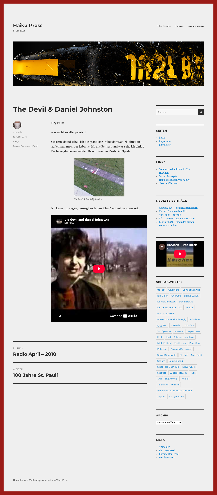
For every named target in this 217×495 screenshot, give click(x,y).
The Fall (185, 378)
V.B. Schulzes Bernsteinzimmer (174, 390)
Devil (35, 146)
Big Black (162, 295)
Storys (16, 141)
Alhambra (173, 289)
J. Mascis (175, 325)
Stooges (161, 372)
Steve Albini (189, 366)
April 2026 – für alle (170, 215)
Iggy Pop (162, 325)
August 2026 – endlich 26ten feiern (178, 207)
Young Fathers (176, 396)
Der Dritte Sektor (166, 307)
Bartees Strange (191, 289)
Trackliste (162, 384)
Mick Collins (164, 343)
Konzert (178, 331)
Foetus (189, 307)
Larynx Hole (193, 331)
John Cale (188, 325)
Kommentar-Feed (169, 454)
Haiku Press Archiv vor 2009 (174, 179)
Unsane (175, 384)
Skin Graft (196, 355)
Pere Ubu (194, 343)
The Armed (171, 378)
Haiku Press (28, 25)
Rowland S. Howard (181, 349)
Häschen (164, 172)
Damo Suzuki (191, 295)
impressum (196, 26)
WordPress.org (167, 457)
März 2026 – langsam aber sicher (177, 218)
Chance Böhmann (168, 183)
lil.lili (160, 337)
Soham (161, 361)
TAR (159, 378)
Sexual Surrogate (168, 176)
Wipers (161, 396)
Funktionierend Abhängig (171, 319)
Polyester (162, 349)
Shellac (184, 355)
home (179, 26)
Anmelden (164, 447)
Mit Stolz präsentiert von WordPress (48, 480)
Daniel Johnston (22, 146)
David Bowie (186, 301)
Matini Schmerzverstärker (180, 337)
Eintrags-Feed (167, 450)
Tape (193, 372)
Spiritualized (176, 361)
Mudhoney (180, 343)
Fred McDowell (165, 313)
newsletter (165, 144)
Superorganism (178, 372)
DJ (180, 307)
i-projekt (18, 132)
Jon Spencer (164, 331)
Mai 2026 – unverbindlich (173, 211)
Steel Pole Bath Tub (168, 366)
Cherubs (176, 295)
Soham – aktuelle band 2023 (174, 169)
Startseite (164, 26)
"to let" (161, 289)
